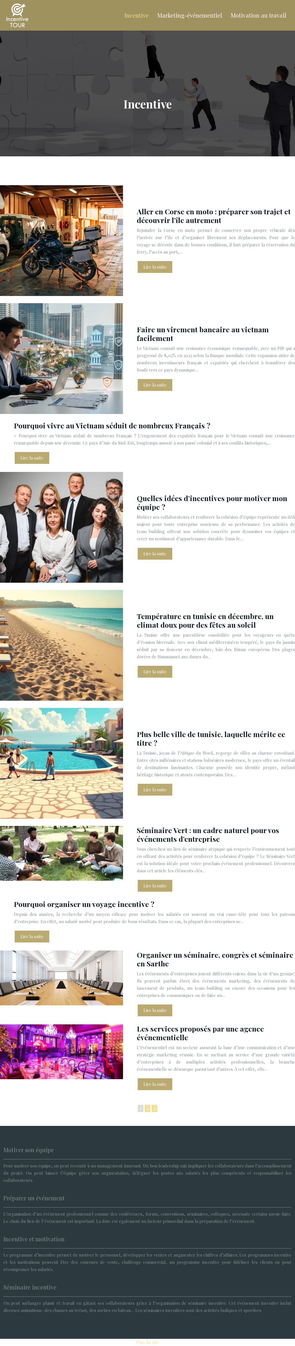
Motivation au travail (258, 15)
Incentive (136, 15)
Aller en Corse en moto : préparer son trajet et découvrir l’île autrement (214, 216)
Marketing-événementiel (189, 15)
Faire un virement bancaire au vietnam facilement (203, 334)
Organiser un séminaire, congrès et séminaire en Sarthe (215, 959)
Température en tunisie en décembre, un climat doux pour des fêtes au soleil (205, 620)
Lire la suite (155, 267)
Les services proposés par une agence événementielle (200, 1033)
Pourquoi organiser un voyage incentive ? (84, 904)
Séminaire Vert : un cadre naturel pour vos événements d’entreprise (208, 834)
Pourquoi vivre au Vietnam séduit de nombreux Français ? (112, 425)
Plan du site (147, 1342)
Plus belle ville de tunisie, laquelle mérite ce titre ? (211, 738)
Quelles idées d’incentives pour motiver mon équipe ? (212, 502)
